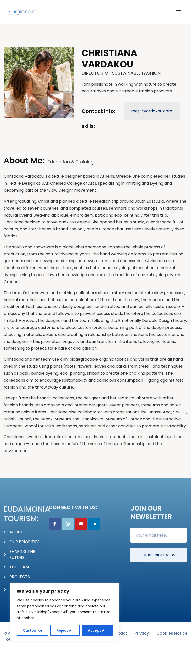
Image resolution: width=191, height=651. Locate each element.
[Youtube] (81, 524)
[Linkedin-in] (94, 524)
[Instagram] (68, 524)
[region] (64, 612)
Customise (32, 630)
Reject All (65, 630)
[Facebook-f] (55, 524)
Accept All (97, 630)
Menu (178, 12)
